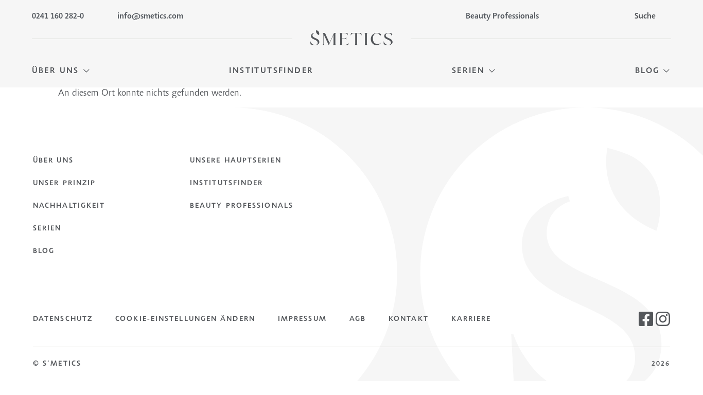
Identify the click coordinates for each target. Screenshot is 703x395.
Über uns (53, 161)
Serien (47, 228)
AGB (357, 319)
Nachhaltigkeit (69, 206)
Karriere (471, 319)
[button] (61, 71)
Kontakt (409, 319)
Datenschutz (63, 319)
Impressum (302, 319)
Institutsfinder (226, 183)
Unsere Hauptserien (236, 161)
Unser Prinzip (64, 183)
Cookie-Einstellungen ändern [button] (185, 319)
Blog (44, 251)
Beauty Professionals (241, 206)
